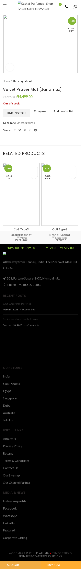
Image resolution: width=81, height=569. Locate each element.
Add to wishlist (63, 111)
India (6, 376)
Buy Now (54, 564)
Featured (9, 530)
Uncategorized (22, 81)
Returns (8, 453)
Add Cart (14, 564)
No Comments (27, 309)
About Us (9, 438)
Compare (40, 111)
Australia (9, 413)
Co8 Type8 (59, 229)
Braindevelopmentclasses (20, 319)
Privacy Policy (12, 446)
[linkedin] (30, 130)
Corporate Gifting (15, 537)
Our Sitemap (11, 475)
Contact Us (10, 468)
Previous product (68, 81)
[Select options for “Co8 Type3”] (34, 175)
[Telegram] (35, 130)
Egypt (7, 391)
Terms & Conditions (16, 460)
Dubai (7, 405)
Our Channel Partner (17, 304)
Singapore (10, 398)
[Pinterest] (25, 130)
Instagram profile (14, 501)
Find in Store (16, 113)
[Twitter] (19, 130)
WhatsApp (10, 516)
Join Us (8, 420)
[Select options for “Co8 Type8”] (72, 175)
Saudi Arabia (11, 383)
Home (6, 81)
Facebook (10, 508)
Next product (76, 81)
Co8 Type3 (21, 229)
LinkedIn (9, 523)
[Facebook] (15, 130)
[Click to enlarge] (10, 67)
